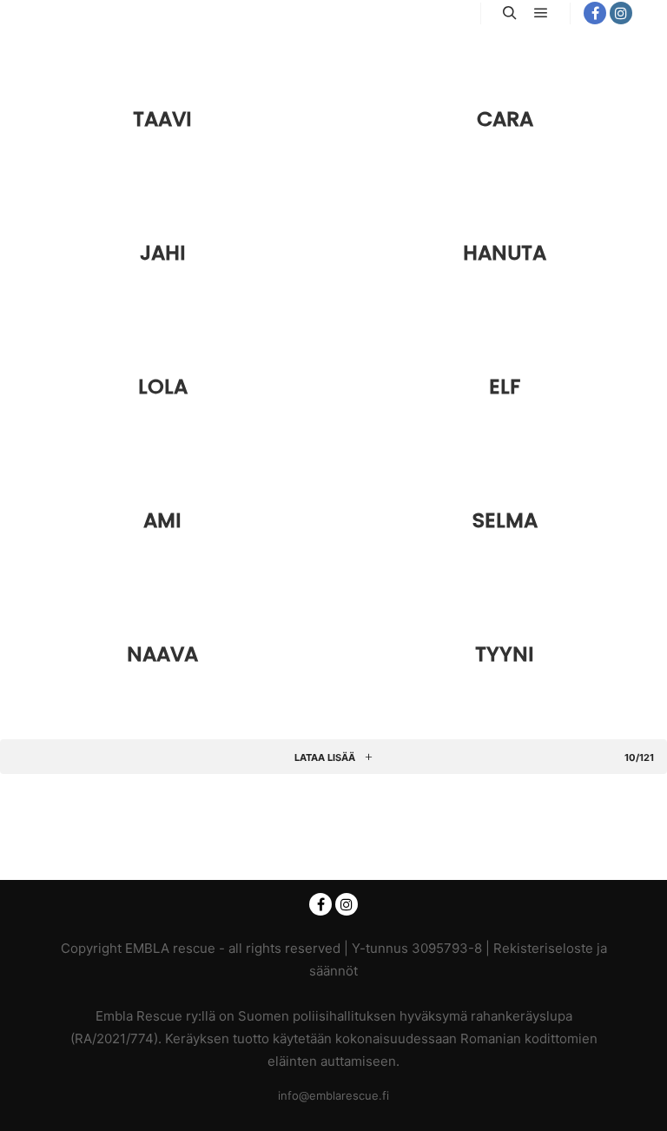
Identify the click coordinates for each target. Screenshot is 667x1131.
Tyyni (504, 653)
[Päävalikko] (541, 13)
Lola (163, 386)
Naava (162, 653)
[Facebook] (595, 13)
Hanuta (504, 252)
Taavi (162, 118)
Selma (505, 520)
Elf (504, 386)
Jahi (163, 252)
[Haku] (509, 13)
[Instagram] (621, 13)
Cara (505, 118)
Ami (162, 520)
